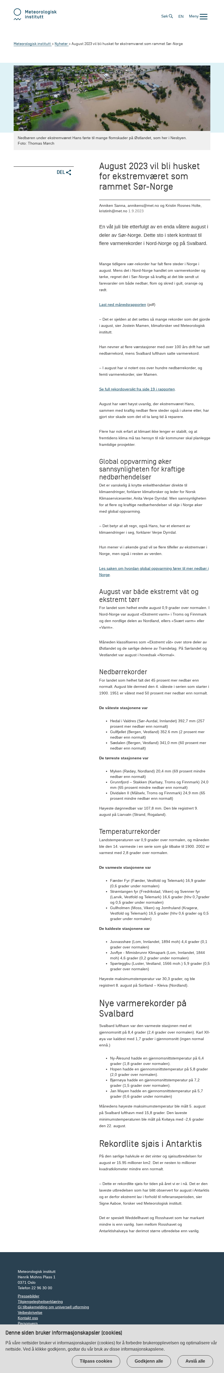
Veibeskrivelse (30, 1312)
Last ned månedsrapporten (122, 304)
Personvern (28, 1323)
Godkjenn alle (149, 1361)
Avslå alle (195, 1361)
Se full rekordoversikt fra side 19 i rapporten (137, 389)
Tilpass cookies (96, 1361)
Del (61, 172)
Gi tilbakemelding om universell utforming (53, 1307)
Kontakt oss (28, 1318)
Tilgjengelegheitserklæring (40, 1301)
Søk (164, 16)
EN (181, 16)
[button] (198, 16)
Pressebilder (28, 1296)
